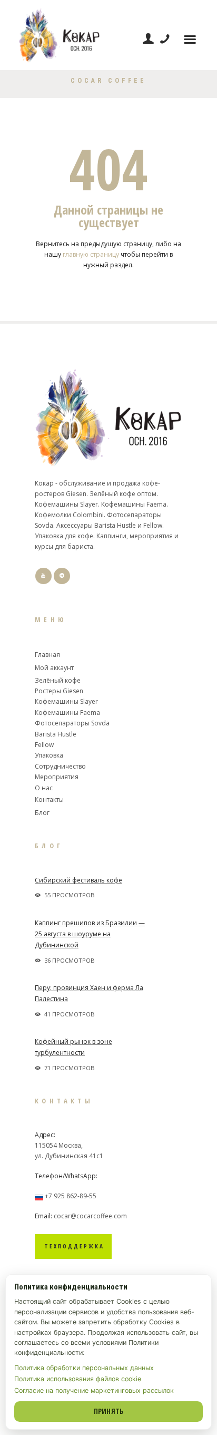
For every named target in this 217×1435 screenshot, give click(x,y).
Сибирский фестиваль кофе (78, 880)
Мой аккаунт (54, 667)
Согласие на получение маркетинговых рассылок (94, 1390)
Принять (109, 1411)
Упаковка (49, 755)
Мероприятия (56, 776)
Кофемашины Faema (67, 712)
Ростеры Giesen (59, 690)
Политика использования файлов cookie (77, 1379)
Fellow (44, 744)
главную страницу (91, 254)
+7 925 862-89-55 (70, 1195)
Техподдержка (74, 1246)
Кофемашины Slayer (66, 701)
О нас (44, 787)
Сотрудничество (60, 766)
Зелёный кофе (58, 680)
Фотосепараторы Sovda (72, 723)
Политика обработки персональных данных (84, 1368)
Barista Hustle (55, 734)
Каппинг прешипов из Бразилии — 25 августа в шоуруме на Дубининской (90, 933)
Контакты (49, 799)
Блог (42, 812)
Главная (47, 654)
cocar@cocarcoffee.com (90, 1215)
